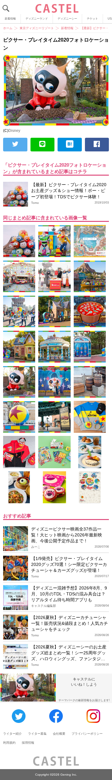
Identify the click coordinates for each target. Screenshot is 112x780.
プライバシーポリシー (87, 733)
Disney (14, 130)
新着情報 (10, 18)
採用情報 (28, 742)
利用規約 (9, 742)
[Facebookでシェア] (97, 144)
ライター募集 (37, 733)
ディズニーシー (67, 18)
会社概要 (59, 733)
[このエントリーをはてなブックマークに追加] (70, 144)
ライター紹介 (12, 733)
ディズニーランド (37, 18)
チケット (92, 18)
